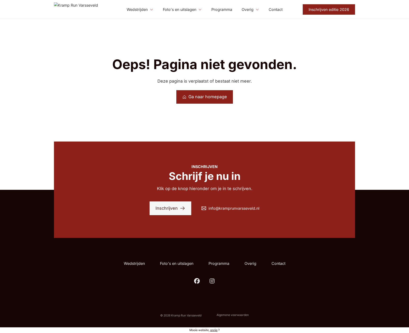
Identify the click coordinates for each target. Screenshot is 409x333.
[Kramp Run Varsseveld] (76, 9)
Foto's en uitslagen (176, 263)
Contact (278, 263)
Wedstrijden (134, 263)
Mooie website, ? (204, 330)
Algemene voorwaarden (233, 315)
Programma (219, 263)
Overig (250, 263)
